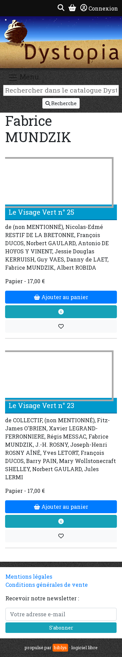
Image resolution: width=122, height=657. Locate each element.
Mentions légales (28, 576)
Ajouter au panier (64, 297)
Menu (28, 77)
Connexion (103, 8)
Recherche (63, 103)
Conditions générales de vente (46, 584)
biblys (60, 647)
